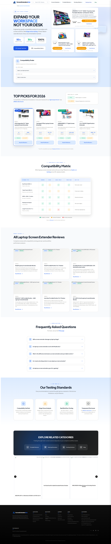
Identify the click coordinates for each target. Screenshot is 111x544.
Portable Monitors (67, 2)
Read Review (89, 23)
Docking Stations (78, 2)
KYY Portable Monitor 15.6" (86, 523)
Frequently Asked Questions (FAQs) (50, 518)
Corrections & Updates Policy (73, 521)
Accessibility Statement (72, 523)
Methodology (47, 520)
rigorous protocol (54, 99)
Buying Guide (88, 2)
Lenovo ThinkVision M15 (85, 518)
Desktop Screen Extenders (38, 518)
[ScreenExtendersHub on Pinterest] (98, 530)
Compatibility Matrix (38, 48)
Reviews (34, 521)
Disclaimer (70, 518)
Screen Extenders (55, 2)
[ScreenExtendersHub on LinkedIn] (95, 530)
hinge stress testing (32, 31)
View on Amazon (89, 20)
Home (18, 5)
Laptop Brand (20, 67)
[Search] (33, 2)
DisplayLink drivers (56, 148)
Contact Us (60, 516)
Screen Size (19, 74)
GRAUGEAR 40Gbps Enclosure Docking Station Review (84, 486)
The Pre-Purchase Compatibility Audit (19, 531)
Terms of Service (71, 516)
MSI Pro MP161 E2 (84, 516)
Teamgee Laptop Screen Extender (87, 521)
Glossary (51, 220)
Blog (96, 2)
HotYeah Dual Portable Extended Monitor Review (56, 485)
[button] (15, 476)
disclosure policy (17, 536)
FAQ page (61, 330)
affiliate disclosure (18, 101)
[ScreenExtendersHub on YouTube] (93, 530)
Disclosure (60, 518)
